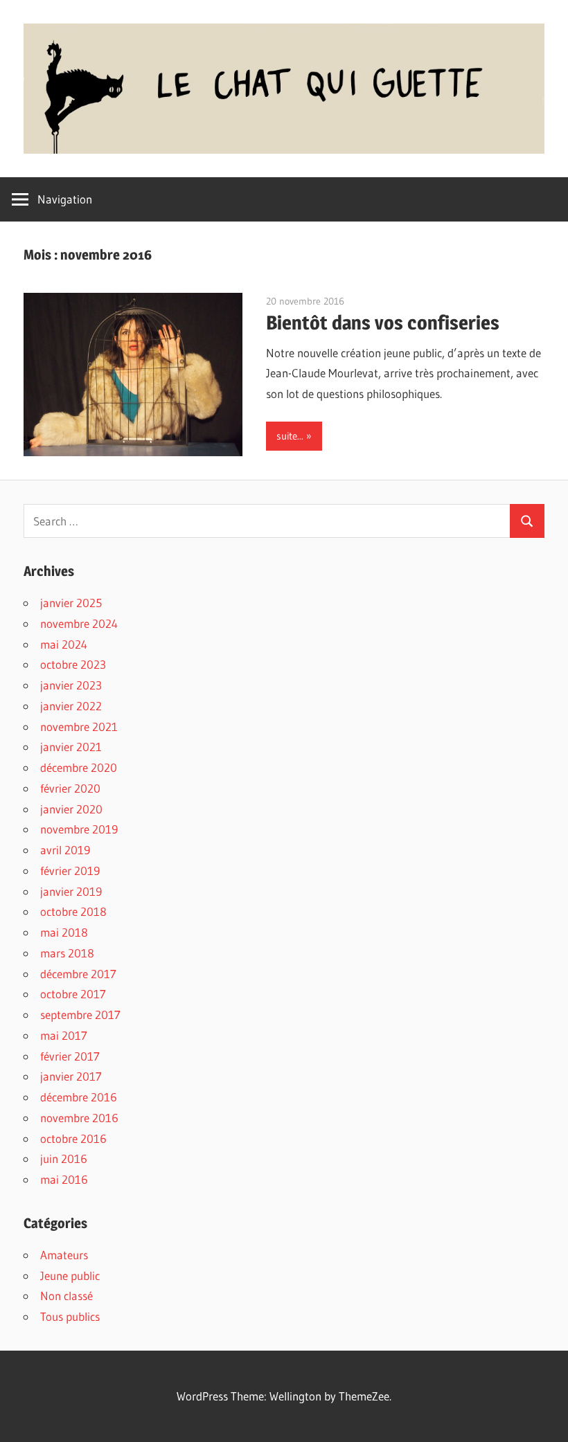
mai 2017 (63, 1035)
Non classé (66, 1295)
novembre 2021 (79, 726)
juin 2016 (63, 1158)
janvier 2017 (71, 1076)
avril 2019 (65, 849)
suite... (289, 435)
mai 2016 (64, 1179)
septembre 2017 (80, 1014)
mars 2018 (67, 953)
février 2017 (70, 1056)
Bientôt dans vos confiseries (382, 322)
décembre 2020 (78, 767)
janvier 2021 (71, 746)
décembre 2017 (78, 973)
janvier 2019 (71, 891)
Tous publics (70, 1316)
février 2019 (70, 870)
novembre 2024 (79, 623)
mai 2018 (64, 932)
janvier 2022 (71, 706)
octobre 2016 (73, 1138)
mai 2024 (63, 644)
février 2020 (70, 788)
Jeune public (70, 1275)
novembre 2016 (79, 1117)
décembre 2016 (78, 1097)
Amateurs (64, 1254)
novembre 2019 (79, 829)
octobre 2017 (73, 993)
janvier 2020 (71, 809)
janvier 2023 (71, 685)
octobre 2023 (73, 664)
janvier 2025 (71, 602)
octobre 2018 (73, 911)
